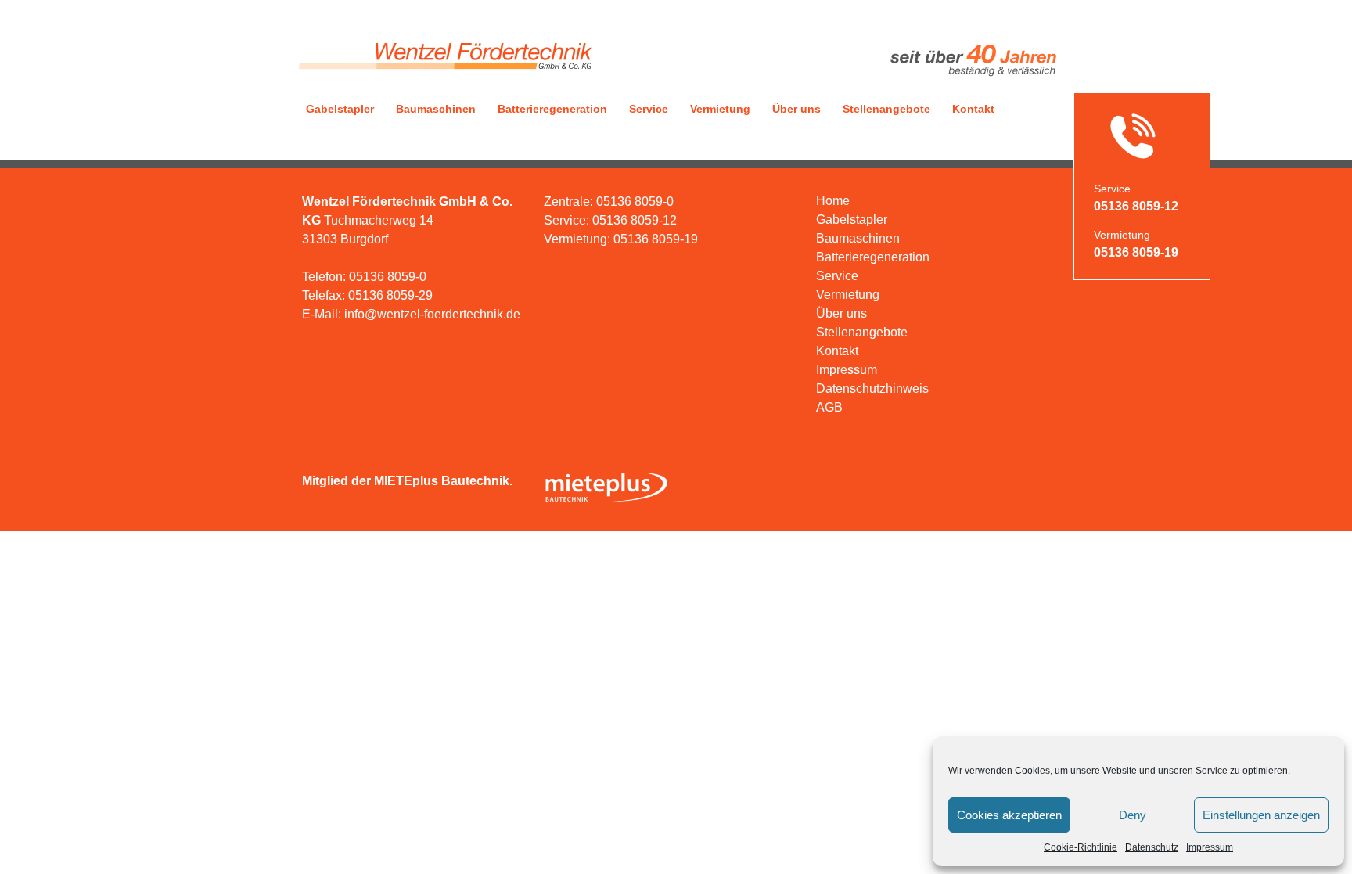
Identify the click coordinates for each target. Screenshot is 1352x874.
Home (833, 200)
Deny (1132, 815)
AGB (829, 407)
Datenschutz (1151, 847)
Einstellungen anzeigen (1261, 815)
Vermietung (720, 109)
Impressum (1209, 847)
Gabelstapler (340, 109)
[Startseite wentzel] (443, 76)
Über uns (796, 109)
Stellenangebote (886, 109)
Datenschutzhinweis (872, 388)
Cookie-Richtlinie (1080, 847)
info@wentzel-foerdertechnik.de (432, 314)
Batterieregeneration (552, 109)
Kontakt (973, 109)
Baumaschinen (436, 109)
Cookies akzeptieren (1009, 815)
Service (648, 109)
